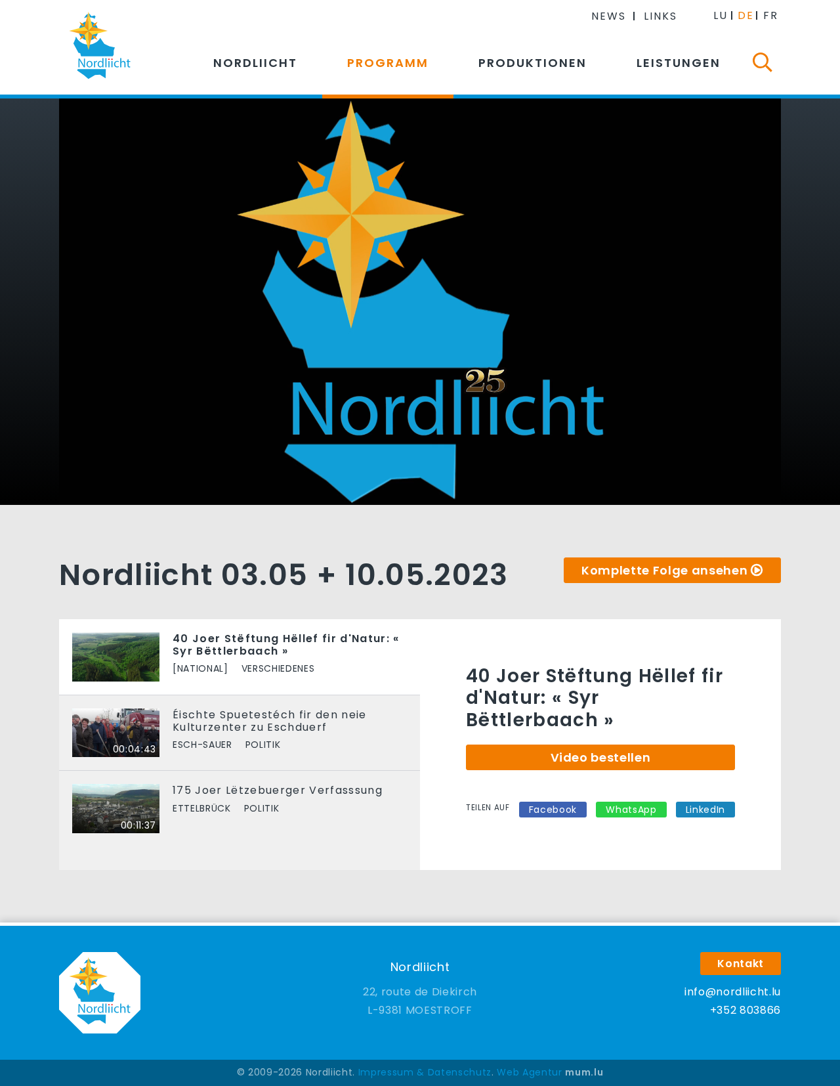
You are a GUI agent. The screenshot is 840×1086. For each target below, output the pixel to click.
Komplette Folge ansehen (664, 570)
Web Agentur (529, 1072)
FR (770, 15)
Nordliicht (255, 62)
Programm (388, 62)
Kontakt (740, 963)
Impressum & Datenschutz (425, 1072)
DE (746, 15)
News (608, 16)
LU (720, 15)
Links (660, 16)
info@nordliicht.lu (732, 991)
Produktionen (532, 62)
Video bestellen (601, 757)
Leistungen (679, 62)
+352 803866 (745, 1010)
